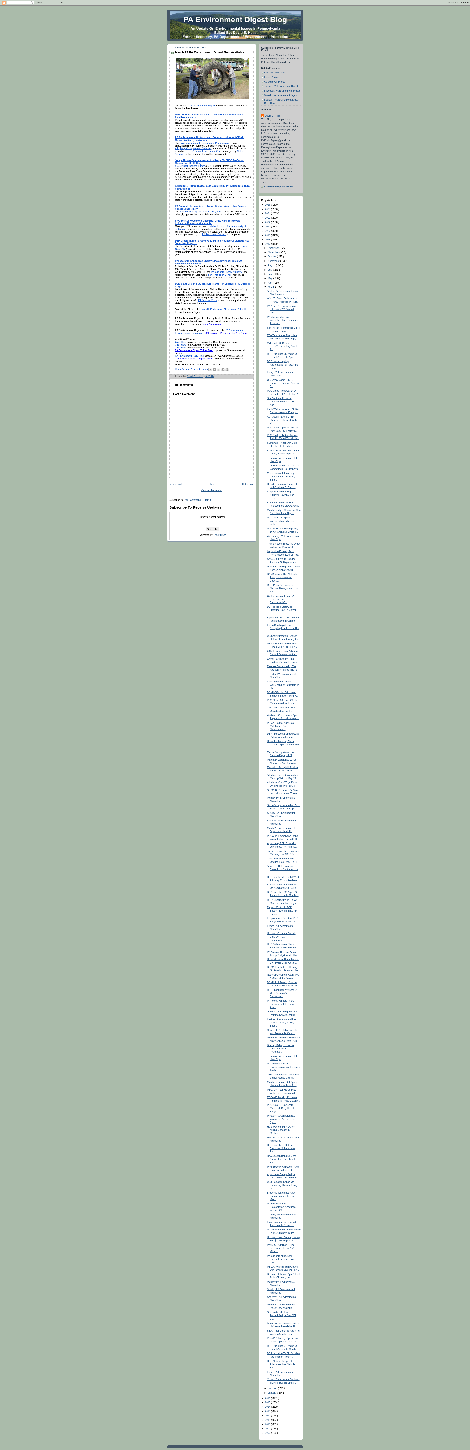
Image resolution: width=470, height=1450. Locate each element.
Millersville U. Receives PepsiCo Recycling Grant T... (282, 346)
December (273, 248)
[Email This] (210, 369)
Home (212, 484)
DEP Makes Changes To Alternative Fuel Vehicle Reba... (281, 1364)
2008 (268, 1433)
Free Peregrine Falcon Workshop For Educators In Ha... (283, 684)
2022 (268, 222)
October (272, 256)
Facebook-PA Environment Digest (282, 91)
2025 (268, 209)
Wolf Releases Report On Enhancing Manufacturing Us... (282, 1185)
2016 (268, 1398)
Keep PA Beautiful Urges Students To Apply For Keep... (280, 494)
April (270, 283)
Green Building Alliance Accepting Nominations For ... (283, 628)
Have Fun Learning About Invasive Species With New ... (283, 744)
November (273, 252)
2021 (268, 226)
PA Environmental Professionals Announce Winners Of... (281, 1206)
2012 (268, 1415)
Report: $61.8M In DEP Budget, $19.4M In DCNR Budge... (282, 910)
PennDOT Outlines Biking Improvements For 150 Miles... (280, 1248)
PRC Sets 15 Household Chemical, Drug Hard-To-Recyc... (281, 1108)
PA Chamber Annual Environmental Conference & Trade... (283, 1066)
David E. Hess (272, 116)
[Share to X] (218, 369)
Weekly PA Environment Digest (280, 95)
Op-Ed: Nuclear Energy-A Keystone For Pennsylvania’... (280, 599)
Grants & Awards (273, 77)
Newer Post (175, 484)
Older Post (248, 484)
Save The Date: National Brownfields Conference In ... (282, 869)
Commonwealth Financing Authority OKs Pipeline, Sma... (281, 476)
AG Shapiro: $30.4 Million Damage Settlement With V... (282, 420)
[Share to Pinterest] (227, 369)
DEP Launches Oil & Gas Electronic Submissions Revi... (281, 1148)
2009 (268, 1428)
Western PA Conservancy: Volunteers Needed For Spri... (281, 1119)
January (272, 1392)
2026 (268, 205)
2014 (268, 1407)
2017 (268, 244)
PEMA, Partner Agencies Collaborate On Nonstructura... (280, 726)
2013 (268, 1411)
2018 (268, 239)
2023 (268, 218)
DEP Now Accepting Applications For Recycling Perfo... (282, 364)
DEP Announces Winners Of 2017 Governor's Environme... (282, 993)
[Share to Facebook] (223, 369)
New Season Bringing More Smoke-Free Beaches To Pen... (281, 1159)
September (274, 261)
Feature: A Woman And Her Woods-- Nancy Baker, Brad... (281, 1022)
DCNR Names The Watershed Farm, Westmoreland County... (283, 577)
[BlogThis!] (214, 369)
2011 (268, 1420)
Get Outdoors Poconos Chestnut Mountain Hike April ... (281, 401)
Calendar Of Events (274, 82)
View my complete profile (278, 186)
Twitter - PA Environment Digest (281, 86)
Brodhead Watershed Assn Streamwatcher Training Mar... (281, 1196)
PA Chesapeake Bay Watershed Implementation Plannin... (282, 320)
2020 (268, 231)
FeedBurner (219, 535)
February (273, 1388)
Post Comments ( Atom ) (197, 500)
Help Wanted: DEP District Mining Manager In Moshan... (281, 1130)
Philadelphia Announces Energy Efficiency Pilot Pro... (280, 1259)
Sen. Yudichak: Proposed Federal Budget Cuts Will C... (281, 1315)
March (271, 287)
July (270, 270)
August (272, 265)
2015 (268, 1402)
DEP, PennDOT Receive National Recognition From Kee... (282, 588)
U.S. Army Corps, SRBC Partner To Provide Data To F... (283, 383)
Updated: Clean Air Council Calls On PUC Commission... (281, 936)
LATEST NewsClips (274, 72)
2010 (268, 1424)
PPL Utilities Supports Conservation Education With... (281, 520)
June (271, 274)
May (270, 278)
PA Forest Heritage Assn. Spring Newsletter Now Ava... (280, 1004)
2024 (268, 213)
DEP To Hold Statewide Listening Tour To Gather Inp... (281, 610)
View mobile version (211, 490)
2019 (268, 235)
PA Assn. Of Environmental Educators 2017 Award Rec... (281, 309)
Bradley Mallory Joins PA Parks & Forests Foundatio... (280, 1048)
